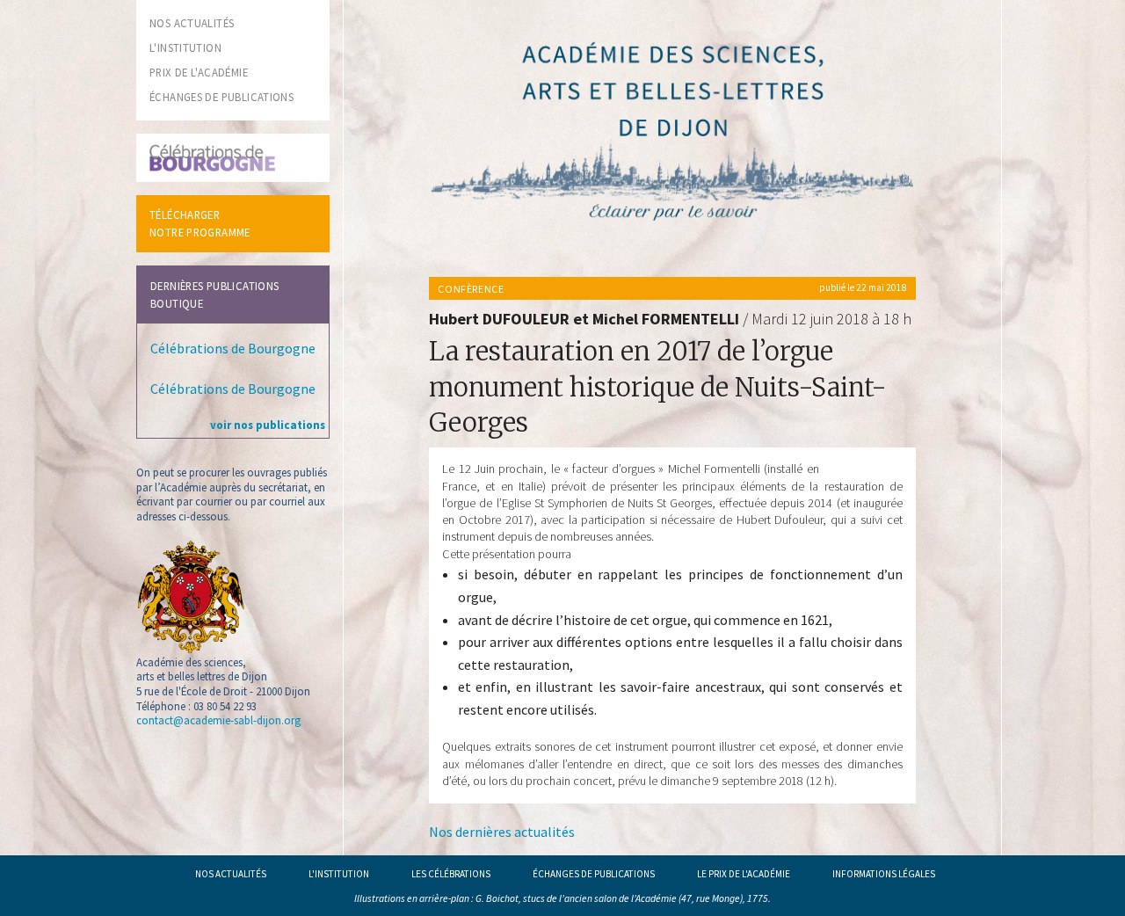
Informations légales (883, 874)
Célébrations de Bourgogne (233, 348)
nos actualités (191, 23)
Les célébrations (450, 874)
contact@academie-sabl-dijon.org (218, 720)
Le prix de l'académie (743, 874)
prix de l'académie (198, 72)
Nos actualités (230, 874)
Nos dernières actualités (502, 831)
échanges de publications (221, 97)
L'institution (338, 874)
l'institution (185, 47)
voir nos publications (267, 425)
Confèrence (471, 288)
